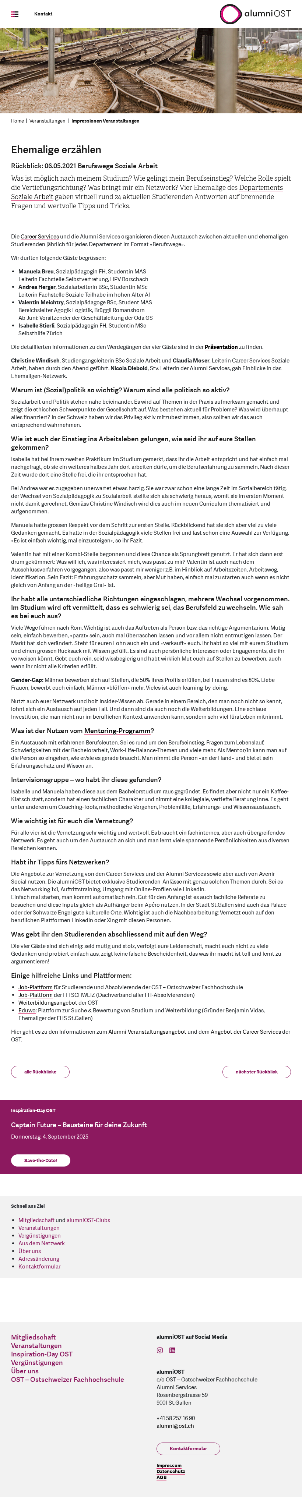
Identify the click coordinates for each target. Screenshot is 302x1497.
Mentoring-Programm (117, 731)
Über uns (29, 1251)
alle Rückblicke (40, 1072)
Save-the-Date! (40, 1160)
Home (17, 121)
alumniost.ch (175, 1426)
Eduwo (27, 1011)
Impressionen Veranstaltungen (105, 121)
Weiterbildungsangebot (47, 1003)
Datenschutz (171, 1471)
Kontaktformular (39, 1267)
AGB (161, 1477)
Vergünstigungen (39, 1236)
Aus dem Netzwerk (41, 1244)
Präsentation (221, 347)
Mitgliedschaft (36, 1220)
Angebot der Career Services (246, 1032)
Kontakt (43, 14)
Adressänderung (38, 1259)
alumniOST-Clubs (88, 1220)
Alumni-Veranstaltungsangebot (147, 1032)
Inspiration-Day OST (42, 1354)
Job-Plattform (35, 987)
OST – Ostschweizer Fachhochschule (67, 1379)
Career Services (40, 237)
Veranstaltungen (47, 121)
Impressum (169, 1465)
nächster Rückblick (257, 1072)
